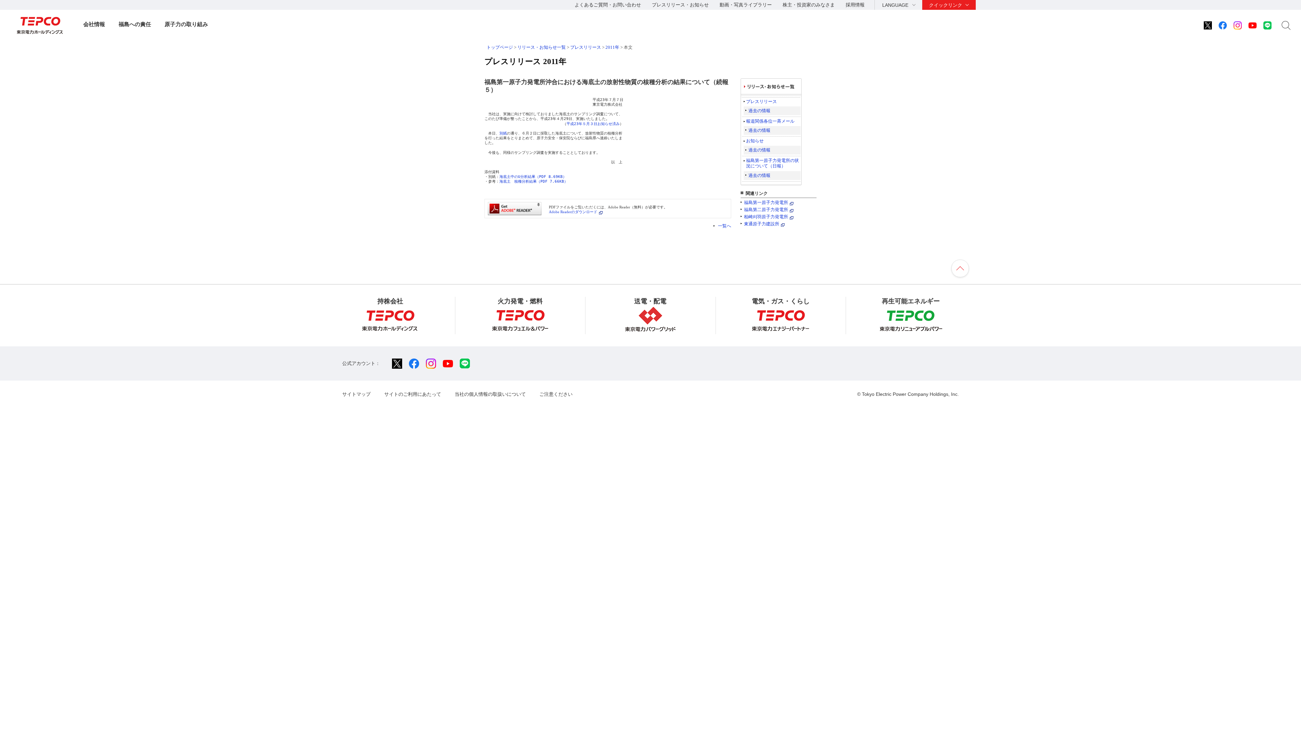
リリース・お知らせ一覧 (541, 47)
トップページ (500, 47)
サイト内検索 (1286, 25)
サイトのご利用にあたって (412, 394)
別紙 (503, 133)
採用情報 (855, 4)
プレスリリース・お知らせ (680, 4)
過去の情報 (759, 110)
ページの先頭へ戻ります (960, 268)
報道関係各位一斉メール (770, 121)
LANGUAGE (895, 5)
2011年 (612, 47)
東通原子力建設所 (761, 223)
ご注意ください (556, 394)
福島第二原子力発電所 (766, 209)
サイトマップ (356, 394)
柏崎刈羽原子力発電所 (766, 216)
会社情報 (94, 24)
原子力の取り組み (186, 24)
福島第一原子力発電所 (766, 202)
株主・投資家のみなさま (809, 4)
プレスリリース (585, 47)
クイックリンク (945, 5)
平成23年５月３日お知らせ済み (593, 124)
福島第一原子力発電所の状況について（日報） (772, 163)
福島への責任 (135, 24)
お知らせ (755, 140)
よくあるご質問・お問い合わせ (608, 4)
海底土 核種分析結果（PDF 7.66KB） (533, 181)
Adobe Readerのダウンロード (573, 212)
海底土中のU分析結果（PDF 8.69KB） (532, 177)
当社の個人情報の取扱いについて (490, 394)
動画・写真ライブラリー (746, 4)
